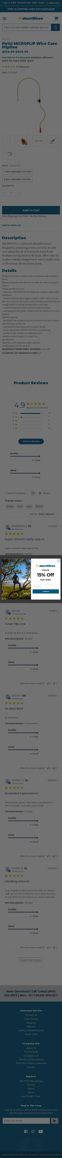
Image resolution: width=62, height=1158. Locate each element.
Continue (45, 591)
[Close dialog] (58, 560)
